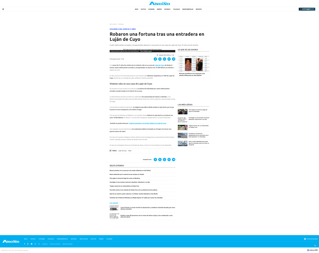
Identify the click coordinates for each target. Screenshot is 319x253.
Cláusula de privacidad (67, 244)
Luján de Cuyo (159, 65)
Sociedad (167, 9)
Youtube (31, 244)
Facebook (24, 244)
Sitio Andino (113, 24)
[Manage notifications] (315, 245)
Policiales (176, 9)
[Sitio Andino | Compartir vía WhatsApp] (164, 59)
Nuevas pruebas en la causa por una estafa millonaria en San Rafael (130, 170)
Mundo (101, 239)
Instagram (35, 244)
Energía (159, 9)
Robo (129, 151)
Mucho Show (84, 239)
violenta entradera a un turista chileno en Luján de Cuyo (147, 123)
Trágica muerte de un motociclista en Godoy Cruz (124, 186)
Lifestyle (93, 239)
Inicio (136, 9)
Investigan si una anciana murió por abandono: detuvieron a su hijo (130, 182)
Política (143, 9)
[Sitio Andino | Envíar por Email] (169, 59)
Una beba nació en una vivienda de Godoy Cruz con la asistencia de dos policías (133, 190)
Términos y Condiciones (55, 244)
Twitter (28, 244)
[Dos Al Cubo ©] (312, 251)
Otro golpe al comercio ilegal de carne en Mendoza (125, 178)
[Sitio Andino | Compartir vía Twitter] (160, 59)
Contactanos (45, 244)
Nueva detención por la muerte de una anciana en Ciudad (127, 174)
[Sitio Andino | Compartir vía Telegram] (173, 59)
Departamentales (187, 9)
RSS (39, 244)
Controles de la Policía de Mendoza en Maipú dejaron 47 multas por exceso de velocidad (136, 197)
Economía (151, 9)
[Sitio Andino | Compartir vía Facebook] (155, 59)
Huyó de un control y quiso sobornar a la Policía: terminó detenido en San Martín (134, 194)
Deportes (199, 9)
